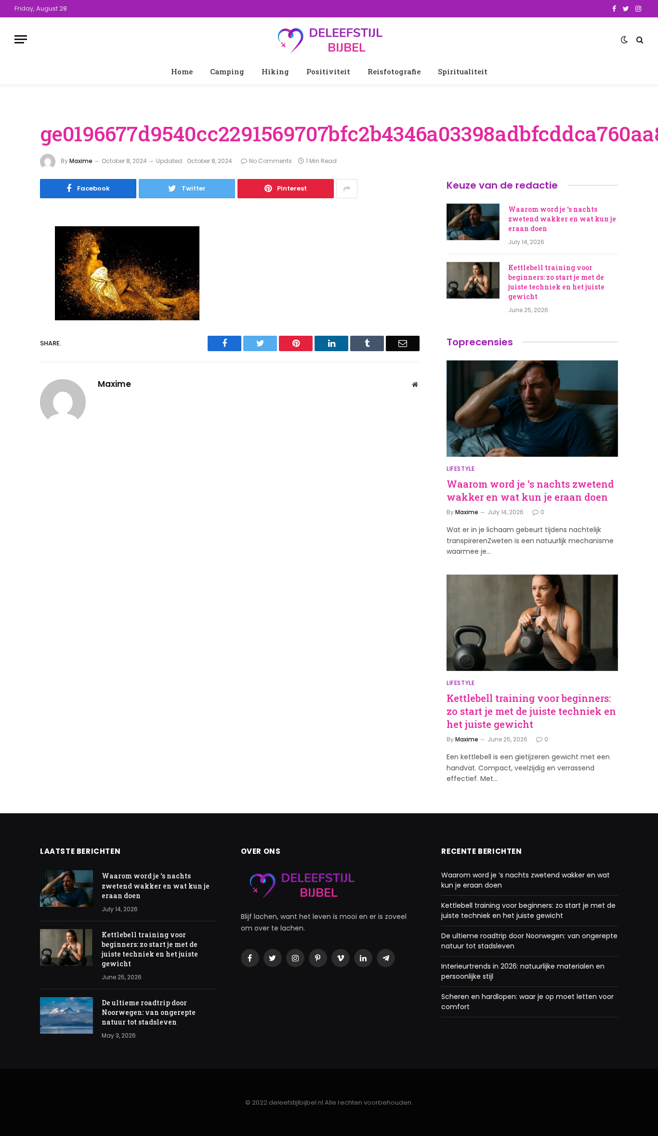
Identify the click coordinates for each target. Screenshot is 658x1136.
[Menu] (20, 39)
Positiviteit (328, 71)
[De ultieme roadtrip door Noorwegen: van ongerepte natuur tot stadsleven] (66, 1015)
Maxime (80, 161)
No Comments (270, 161)
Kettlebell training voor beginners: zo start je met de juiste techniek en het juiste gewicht (556, 282)
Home (182, 71)
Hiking (275, 71)
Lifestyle (460, 469)
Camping (227, 71)
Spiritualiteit (462, 71)
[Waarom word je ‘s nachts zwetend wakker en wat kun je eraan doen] (473, 222)
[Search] (639, 39)
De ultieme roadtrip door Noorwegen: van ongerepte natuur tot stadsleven (149, 1012)
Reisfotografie (394, 71)
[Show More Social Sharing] (346, 188)
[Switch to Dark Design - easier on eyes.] (624, 39)
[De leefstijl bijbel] (329, 39)
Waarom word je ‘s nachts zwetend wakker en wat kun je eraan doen (562, 219)
